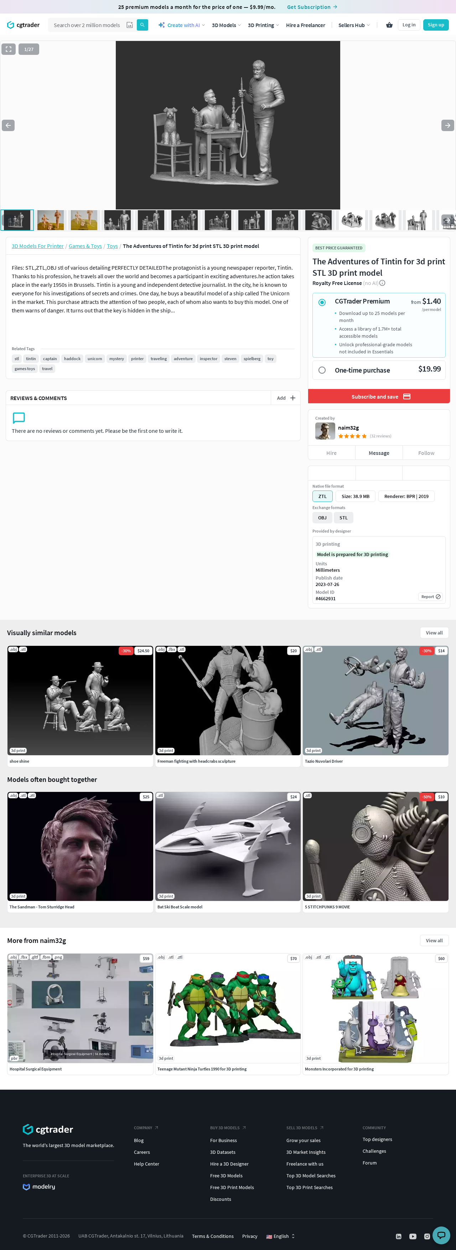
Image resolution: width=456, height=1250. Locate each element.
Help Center (146, 1164)
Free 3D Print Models (232, 1187)
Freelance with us (304, 1164)
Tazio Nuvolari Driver (324, 761)
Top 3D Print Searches (309, 1187)
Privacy (250, 1236)
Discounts (220, 1199)
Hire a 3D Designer (229, 1164)
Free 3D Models (226, 1175)
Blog (139, 1140)
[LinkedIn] (399, 1236)
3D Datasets (222, 1152)
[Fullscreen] (8, 49)
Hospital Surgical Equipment (36, 1069)
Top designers (377, 1139)
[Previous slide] (8, 125)
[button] (129, 25)
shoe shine (19, 761)
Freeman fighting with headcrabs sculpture (196, 761)
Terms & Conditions (213, 1236)
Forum (370, 1163)
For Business (223, 1140)
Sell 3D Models (301, 1127)
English (277, 1236)
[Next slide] (447, 125)
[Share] (426, 473)
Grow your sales (303, 1140)
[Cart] (389, 25)
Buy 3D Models (225, 1127)
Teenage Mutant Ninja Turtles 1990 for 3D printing (202, 1069)
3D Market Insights (306, 1152)
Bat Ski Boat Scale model (179, 906)
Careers (142, 1152)
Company (143, 1127)
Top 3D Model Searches (311, 1175)
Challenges (374, 1151)
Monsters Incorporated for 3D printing (339, 1069)
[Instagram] (428, 1236)
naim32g (348, 427)
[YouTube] (413, 1236)
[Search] (142, 25)
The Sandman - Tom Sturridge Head (42, 906)
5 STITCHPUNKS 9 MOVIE (327, 906)
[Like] (332, 473)
